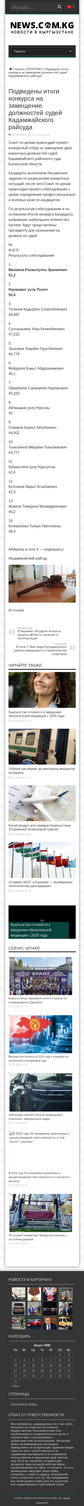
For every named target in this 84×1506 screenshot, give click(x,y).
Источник (16, 610)
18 (24, 1370)
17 (15, 1370)
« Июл (15, 1386)
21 (50, 1370)
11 (24, 1365)
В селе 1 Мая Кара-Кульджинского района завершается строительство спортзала (40, 649)
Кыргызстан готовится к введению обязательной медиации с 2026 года (36, 714)
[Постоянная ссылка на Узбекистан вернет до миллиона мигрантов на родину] (42, 763)
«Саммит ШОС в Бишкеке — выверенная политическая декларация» (40, 884)
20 (42, 1370)
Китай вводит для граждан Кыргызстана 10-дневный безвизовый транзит (39, 827)
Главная (18, 69)
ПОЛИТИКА (34, 69)
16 (68, 1365)
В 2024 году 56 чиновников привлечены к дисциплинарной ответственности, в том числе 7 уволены (40, 1177)
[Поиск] (59, 6)
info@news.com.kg (32, 1477)
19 (33, 1370)
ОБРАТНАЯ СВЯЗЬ (24, 1404)
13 (42, 1365)
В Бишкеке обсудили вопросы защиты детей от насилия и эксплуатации (39, 633)
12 (33, 1365)
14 (50, 1365)
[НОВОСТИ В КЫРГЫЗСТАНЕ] (42, 32)
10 (15, 1365)
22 (59, 1370)
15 (59, 1365)
